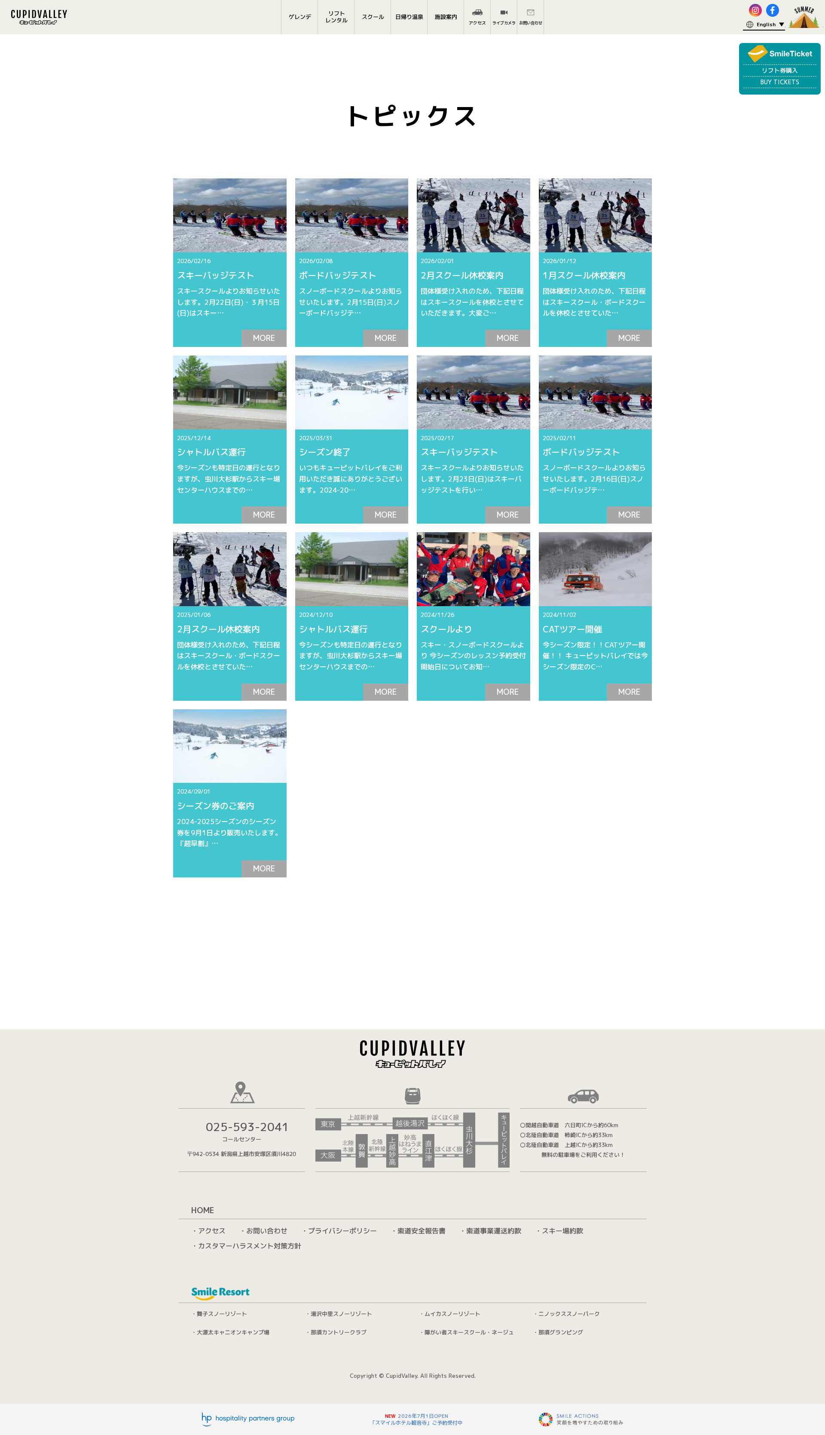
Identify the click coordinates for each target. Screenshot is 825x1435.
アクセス (212, 1231)
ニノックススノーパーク (569, 1314)
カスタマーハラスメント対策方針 (249, 1246)
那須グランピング (560, 1332)
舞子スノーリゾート (222, 1313)
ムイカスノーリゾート (452, 1314)
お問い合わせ (266, 1231)
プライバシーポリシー (342, 1231)
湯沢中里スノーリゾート (341, 1313)
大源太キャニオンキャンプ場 (233, 1332)
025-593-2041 (247, 1127)
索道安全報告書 (421, 1231)
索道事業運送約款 (493, 1231)
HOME (202, 1210)
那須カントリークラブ (339, 1332)
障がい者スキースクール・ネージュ (469, 1332)
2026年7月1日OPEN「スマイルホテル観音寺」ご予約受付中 (416, 1419)
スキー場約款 (562, 1231)
